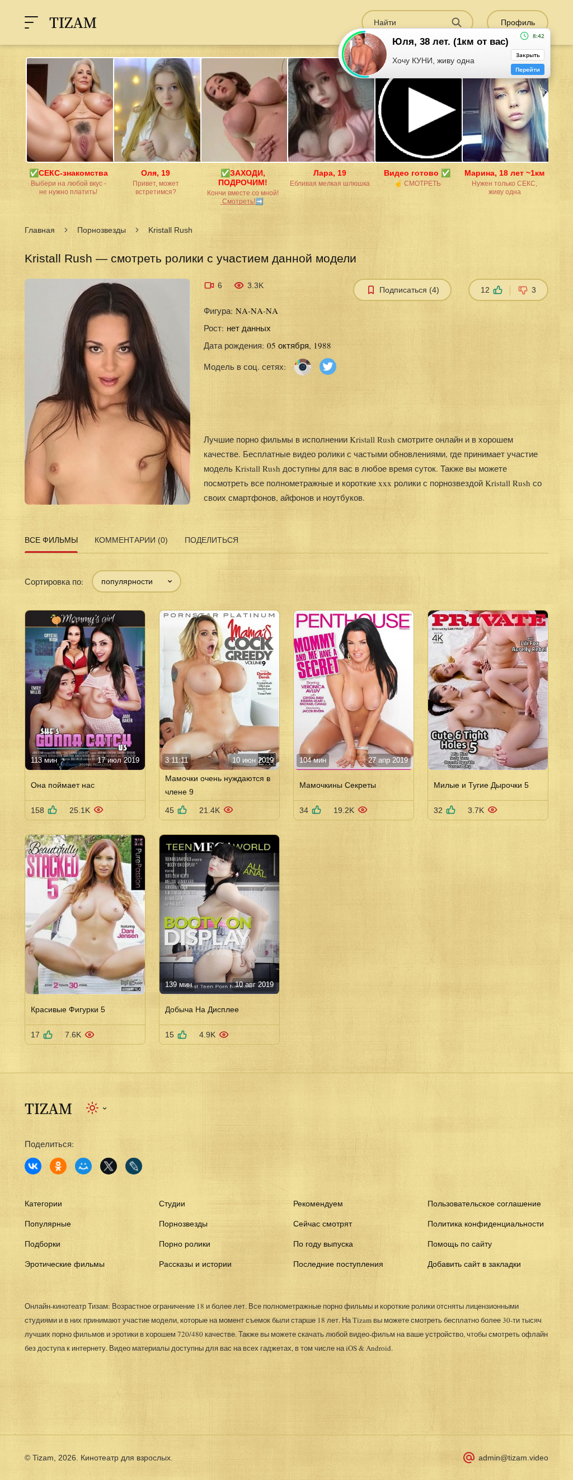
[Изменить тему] (97, 1108)
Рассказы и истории (195, 1264)
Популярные (48, 1223)
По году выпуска (323, 1243)
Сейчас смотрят (322, 1223)
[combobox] (136, 581)
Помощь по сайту (460, 1243)
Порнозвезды (101, 229)
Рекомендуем (318, 1203)
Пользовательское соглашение (484, 1203)
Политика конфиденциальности (486, 1223)
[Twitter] (328, 365)
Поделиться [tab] (211, 539)
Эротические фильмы (65, 1264)
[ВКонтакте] (33, 1166)
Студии (172, 1203)
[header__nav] (31, 22)
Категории (43, 1203)
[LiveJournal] (133, 1166)
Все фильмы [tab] (51, 539)
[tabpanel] (286, 801)
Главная (40, 229)
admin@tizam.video (513, 1457)
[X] (108, 1166)
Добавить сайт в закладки (474, 1264)
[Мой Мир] (83, 1166)
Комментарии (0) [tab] (131, 539)
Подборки (42, 1243)
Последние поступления (338, 1264)
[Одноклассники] (58, 1166)
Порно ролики (184, 1243)
